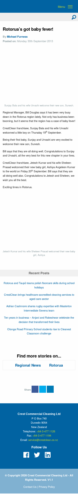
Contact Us (29, 487)
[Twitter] (37, 455)
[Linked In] (48, 455)
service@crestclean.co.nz (43, 440)
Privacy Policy (47, 487)
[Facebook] (26, 455)
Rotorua (56, 365)
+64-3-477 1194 (41, 435)
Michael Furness (17, 37)
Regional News (28, 365)
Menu (61, 6)
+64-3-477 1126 (45, 431)
